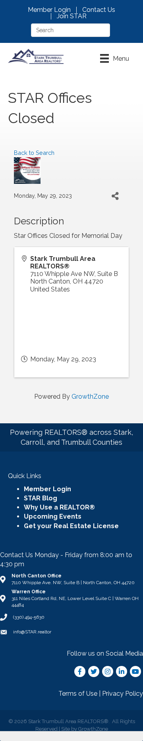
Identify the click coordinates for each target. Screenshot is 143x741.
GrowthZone (90, 396)
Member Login (49, 10)
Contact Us (98, 10)
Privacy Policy (122, 693)
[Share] (115, 196)
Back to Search (34, 152)
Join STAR (72, 16)
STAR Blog (40, 498)
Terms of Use (77, 693)
